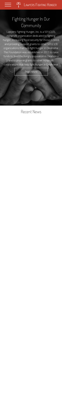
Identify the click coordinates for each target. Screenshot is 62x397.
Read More (31, 71)
